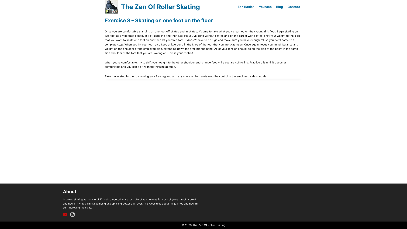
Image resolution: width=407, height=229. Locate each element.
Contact (293, 7)
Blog (279, 7)
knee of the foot (202, 44)
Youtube (265, 7)
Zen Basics (246, 7)
